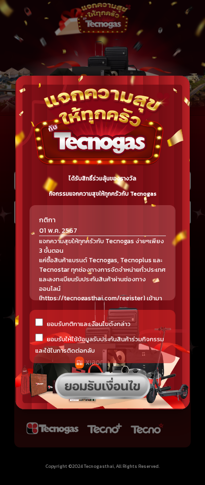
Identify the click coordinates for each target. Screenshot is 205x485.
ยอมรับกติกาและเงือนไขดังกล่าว (89, 323)
